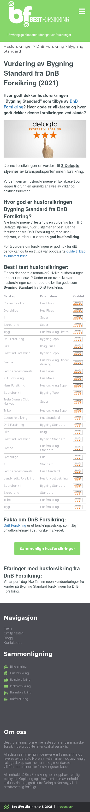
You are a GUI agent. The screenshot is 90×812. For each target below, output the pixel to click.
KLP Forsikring (14, 378)
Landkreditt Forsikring (19, 478)
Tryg (7, 332)
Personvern (65, 806)
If (4, 317)
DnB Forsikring (50, 46)
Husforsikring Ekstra (54, 332)
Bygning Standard (53, 424)
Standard (47, 464)
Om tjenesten (14, 633)
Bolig (43, 432)
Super (44, 317)
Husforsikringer (18, 46)
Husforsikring (49, 500)
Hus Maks (47, 378)
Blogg (8, 638)
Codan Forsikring (15, 303)
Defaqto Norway (31, 758)
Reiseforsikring (20, 679)
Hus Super (47, 371)
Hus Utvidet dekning (54, 478)
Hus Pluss (47, 303)
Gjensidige (11, 310)
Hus (43, 457)
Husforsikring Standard (49, 448)
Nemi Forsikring (14, 385)
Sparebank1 (12, 392)
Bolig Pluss (47, 346)
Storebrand (11, 324)
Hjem (8, 628)
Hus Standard (50, 417)
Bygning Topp (49, 339)
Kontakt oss (13, 643)
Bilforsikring (18, 666)
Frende (8, 362)
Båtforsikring (19, 699)
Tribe (7, 410)
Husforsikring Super (54, 385)
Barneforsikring (20, 692)
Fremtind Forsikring (17, 353)
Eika (7, 346)
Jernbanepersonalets (18, 371)
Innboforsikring (20, 686)
